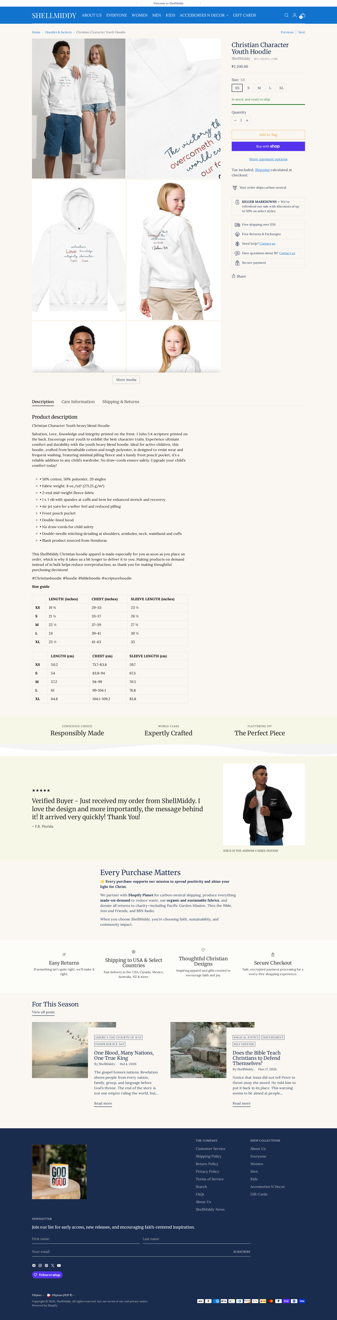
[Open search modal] (286, 15)
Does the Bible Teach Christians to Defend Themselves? (256, 1058)
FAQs (200, 1194)
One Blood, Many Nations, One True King (124, 1055)
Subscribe (241, 1251)
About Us (203, 1202)
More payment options (268, 159)
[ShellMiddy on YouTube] (59, 1266)
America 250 (104, 1037)
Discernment (273, 1037)
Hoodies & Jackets (58, 32)
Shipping (262, 170)
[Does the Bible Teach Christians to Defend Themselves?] (212, 1066)
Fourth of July (130, 1037)
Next (301, 32)
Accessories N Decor (267, 1186)
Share (241, 276)
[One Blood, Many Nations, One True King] (74, 1066)
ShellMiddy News (210, 1209)
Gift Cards (258, 1194)
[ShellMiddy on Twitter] (53, 1266)
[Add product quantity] (247, 120)
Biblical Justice (246, 1037)
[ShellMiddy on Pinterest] (46, 1266)
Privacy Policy (207, 1171)
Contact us (267, 243)
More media (126, 379)
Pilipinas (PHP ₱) (62, 1295)
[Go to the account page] (295, 15)
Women (256, 1164)
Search (201, 1186)
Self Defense (244, 1044)
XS (237, 88)
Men (254, 1171)
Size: (238, 79)
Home (36, 32)
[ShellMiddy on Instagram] (40, 1266)
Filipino (36, 1295)
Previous (287, 32)
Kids (253, 1179)
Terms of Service (210, 1179)
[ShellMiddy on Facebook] (34, 1266)
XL (281, 88)
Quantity (239, 112)
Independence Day (109, 1044)
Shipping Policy (209, 1156)
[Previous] (136, 3)
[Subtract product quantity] (235, 120)
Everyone (258, 1156)
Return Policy (207, 1164)
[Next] (200, 3)
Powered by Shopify (44, 1305)
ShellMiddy (241, 58)
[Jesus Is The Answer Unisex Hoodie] (264, 804)
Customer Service (210, 1148)
